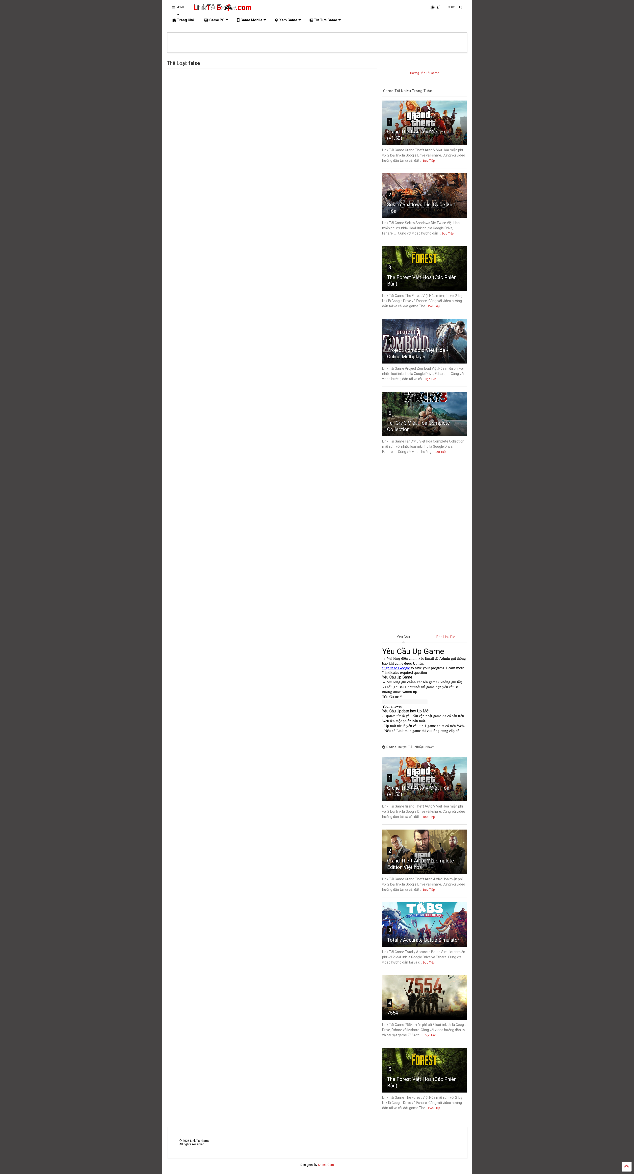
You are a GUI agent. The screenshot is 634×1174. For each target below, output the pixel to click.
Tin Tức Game (325, 20)
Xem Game (288, 20)
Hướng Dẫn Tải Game (424, 73)
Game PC (217, 20)
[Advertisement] (424, 544)
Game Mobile (251, 20)
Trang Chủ (185, 20)
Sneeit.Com (326, 1165)
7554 (392, 1013)
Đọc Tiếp (429, 160)
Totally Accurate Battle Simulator (423, 940)
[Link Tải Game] (222, 9)
